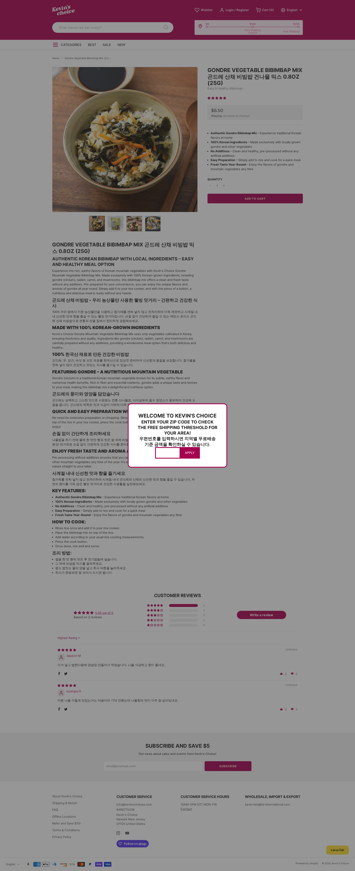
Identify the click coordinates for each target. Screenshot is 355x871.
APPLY (190, 452)
